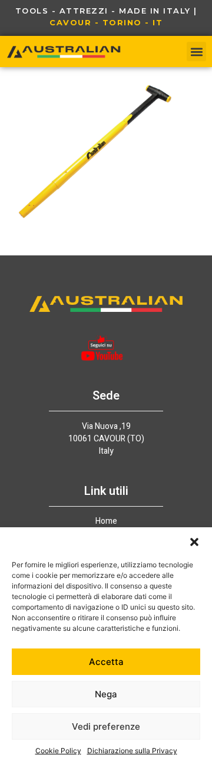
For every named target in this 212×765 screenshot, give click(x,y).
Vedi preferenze (106, 726)
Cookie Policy (58, 750)
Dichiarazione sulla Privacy (132, 750)
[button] (194, 542)
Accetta (106, 661)
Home (106, 521)
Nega (106, 694)
